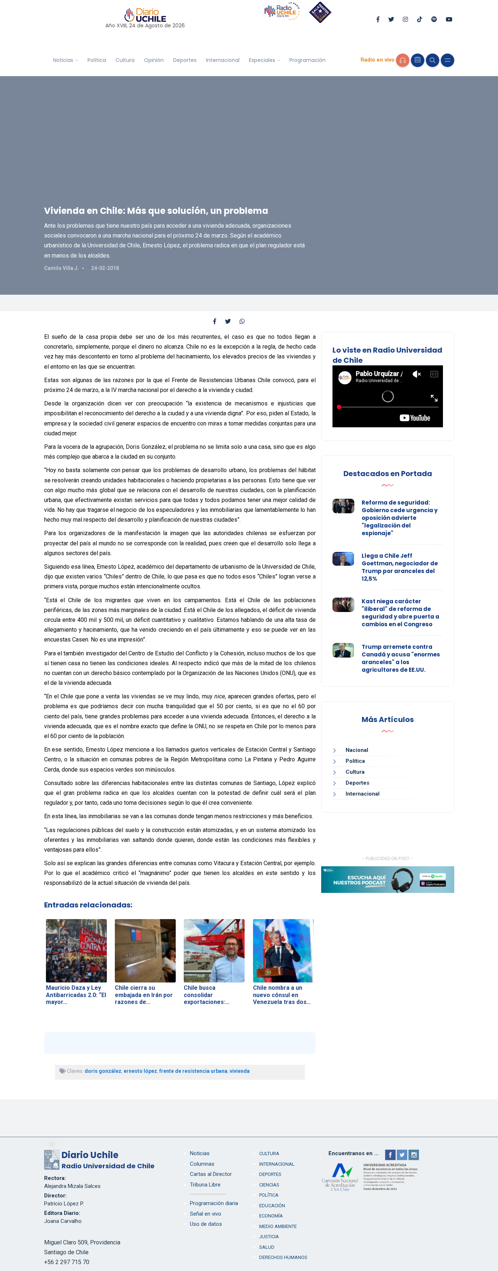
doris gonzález (103, 1071)
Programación (307, 60)
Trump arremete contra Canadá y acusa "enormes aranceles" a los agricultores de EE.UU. (401, 658)
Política (96, 60)
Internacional (223, 60)
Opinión (154, 60)
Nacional (357, 750)
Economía (271, 1216)
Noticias (63, 60)
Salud (267, 1247)
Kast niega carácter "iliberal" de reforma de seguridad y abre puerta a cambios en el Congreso (400, 612)
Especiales (262, 60)
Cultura (125, 60)
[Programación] (417, 60)
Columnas (202, 1164)
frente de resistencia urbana (193, 1071)
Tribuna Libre (205, 1184)
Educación (272, 1205)
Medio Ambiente (278, 1226)
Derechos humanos (283, 1257)
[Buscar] (432, 60)
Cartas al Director (211, 1174)
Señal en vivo (205, 1214)
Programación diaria (214, 1203)
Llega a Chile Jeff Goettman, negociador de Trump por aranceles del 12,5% (400, 567)
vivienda (240, 1071)
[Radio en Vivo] (402, 60)
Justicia (269, 1236)
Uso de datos (206, 1224)
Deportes (185, 60)
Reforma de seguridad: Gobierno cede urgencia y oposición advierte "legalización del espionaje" (399, 518)
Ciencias (269, 1185)
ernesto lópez (140, 1071)
